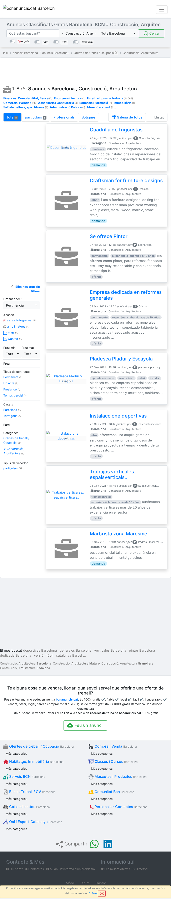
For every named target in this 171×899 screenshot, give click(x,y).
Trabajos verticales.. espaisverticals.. (113, 474)
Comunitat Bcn (114, 791)
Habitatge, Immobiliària (36, 761)
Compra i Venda (115, 746)
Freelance (11, 389)
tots (12, 117)
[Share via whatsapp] (94, 844)
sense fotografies (21, 320)
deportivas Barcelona (40, 650)
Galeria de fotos (129, 117)
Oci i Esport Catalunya (35, 821)
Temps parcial (14, 395)
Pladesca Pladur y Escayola (121, 359)
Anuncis (8, 315)
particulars (35, 117)
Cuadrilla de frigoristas (116, 130)
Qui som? (16, 869)
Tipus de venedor (15, 463)
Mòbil (70, 883)
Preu (6, 363)
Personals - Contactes (120, 806)
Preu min (9, 347)
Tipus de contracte (16, 371)
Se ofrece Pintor (108, 236)
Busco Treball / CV (32, 791)
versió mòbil (43, 655)
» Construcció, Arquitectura (13, 451)
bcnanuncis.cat (67, 699)
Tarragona (12, 416)
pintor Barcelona (142, 650)
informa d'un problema (78, 869)
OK (102, 893)
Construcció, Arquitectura (25, 663)
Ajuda (53, 869)
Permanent (12, 377)
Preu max (28, 347)
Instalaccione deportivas (118, 416)
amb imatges (17, 326)
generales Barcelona (75, 650)
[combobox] (79, 33)
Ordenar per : (12, 299)
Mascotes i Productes (120, 776)
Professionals (64, 117)
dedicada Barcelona (15, 655)
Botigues (88, 117)
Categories (11, 433)
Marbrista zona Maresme (118, 534)
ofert (12, 332)
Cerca (153, 33)
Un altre (10, 383)
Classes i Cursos (116, 761)
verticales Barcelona (110, 650)
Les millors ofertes (117, 869)
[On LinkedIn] (108, 844)
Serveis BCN (26, 776)
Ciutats (8, 404)
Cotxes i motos (29, 806)
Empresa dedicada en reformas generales (126, 295)
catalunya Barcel (69, 655)
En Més (93, 893)
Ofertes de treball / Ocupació (16, 440)
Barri (6, 424)
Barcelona (12, 409)
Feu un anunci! (88, 725)
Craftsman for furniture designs (126, 180)
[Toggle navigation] (162, 9)
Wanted (14, 338)
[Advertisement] (85, 70)
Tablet (84, 883)
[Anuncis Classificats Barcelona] (29, 9)
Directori (141, 869)
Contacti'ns (35, 869)
